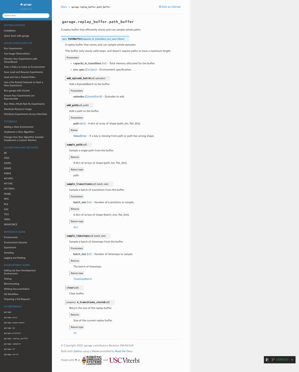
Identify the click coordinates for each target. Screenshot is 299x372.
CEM (6, 158)
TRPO (7, 219)
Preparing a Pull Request (17, 299)
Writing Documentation (17, 289)
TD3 (6, 214)
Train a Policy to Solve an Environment (24, 67)
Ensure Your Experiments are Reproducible (19, 97)
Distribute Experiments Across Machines (25, 114)
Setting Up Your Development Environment (20, 272)
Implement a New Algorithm (19, 132)
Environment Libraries (15, 242)
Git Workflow (11, 294)
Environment (11, 237)
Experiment (10, 247)
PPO (6, 199)
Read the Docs (124, 351)
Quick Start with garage (16, 36)
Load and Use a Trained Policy (19, 77)
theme (95, 351)
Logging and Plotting (14, 258)
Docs (64, 7)
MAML (7, 173)
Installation (10, 30)
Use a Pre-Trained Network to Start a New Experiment (23, 84)
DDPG (7, 163)
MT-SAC (8, 183)
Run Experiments (13, 48)
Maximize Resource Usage (18, 109)
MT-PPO (8, 178)
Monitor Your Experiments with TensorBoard (20, 60)
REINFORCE (10, 224)
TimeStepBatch (82, 279)
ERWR (7, 168)
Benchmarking (11, 283)
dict (75, 227)
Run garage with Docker (17, 90)
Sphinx (78, 351)
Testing (7, 278)
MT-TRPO (9, 188)
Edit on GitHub (170, 7)
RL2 (6, 204)
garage (27, 4)
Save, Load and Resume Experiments (23, 72)
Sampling (9, 252)
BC (5, 153)
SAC (6, 209)
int (75, 333)
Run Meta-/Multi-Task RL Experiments (24, 104)
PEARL (7, 194)
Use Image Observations (17, 53)
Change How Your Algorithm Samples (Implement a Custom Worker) (24, 139)
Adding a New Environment (18, 127)
